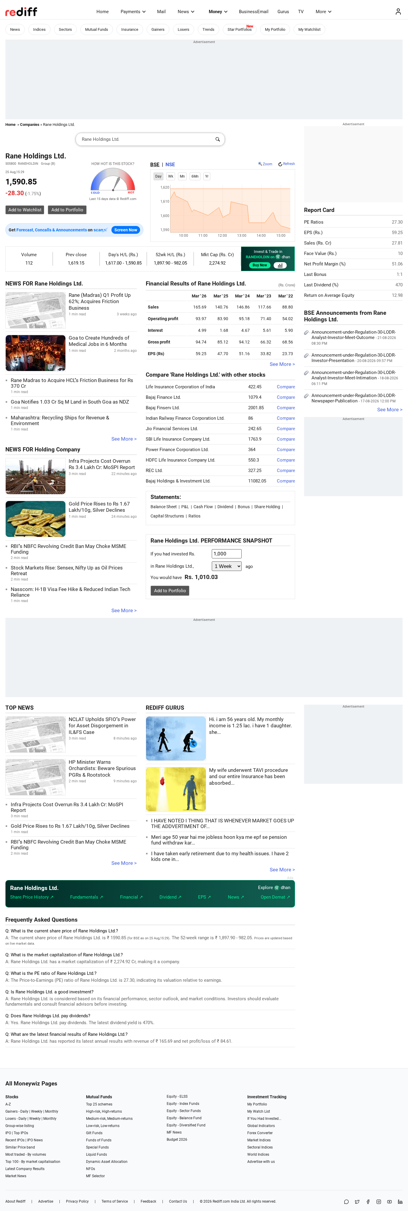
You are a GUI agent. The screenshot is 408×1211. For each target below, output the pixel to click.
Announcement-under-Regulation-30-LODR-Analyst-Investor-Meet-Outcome (354, 337)
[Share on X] (357, 1202)
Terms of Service (115, 1201)
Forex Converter (260, 1133)
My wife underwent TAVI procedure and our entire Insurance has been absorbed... (248, 776)
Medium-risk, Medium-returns (109, 1119)
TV (301, 11)
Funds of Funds (98, 1140)
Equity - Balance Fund (184, 1118)
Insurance (129, 29)
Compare (286, 387)
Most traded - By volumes (25, 1154)
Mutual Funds (96, 29)
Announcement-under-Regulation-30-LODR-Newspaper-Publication (354, 398)
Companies (29, 124)
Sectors (65, 29)
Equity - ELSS (177, 1096)
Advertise (45, 1201)
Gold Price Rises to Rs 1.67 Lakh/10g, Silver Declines (70, 826)
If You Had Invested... (264, 1119)
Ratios (194, 516)
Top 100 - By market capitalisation (32, 1162)
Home (102, 11)
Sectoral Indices (260, 1147)
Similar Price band (20, 1147)
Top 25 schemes (99, 1104)
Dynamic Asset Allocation (107, 1162)
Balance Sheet (164, 506)
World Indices (258, 1154)
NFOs (90, 1169)
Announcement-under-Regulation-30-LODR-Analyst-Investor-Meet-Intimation (355, 378)
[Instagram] (378, 1202)
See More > (124, 439)
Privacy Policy (77, 1201)
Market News (15, 1176)
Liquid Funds (96, 1154)
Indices (39, 29)
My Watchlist (309, 29)
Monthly (51, 1111)
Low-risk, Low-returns (102, 1126)
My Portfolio (275, 29)
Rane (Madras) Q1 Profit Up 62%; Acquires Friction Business (100, 301)
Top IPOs (21, 1133)
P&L (185, 506)
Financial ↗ (131, 897)
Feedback (148, 1201)
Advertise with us (261, 1162)
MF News (174, 1132)
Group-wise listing (19, 1126)
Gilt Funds (94, 1133)
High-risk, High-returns (104, 1111)
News (183, 11)
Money (215, 11)
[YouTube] (389, 1202)
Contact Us (178, 1201)
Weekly (36, 1111)
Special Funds (97, 1147)
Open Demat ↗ (275, 897)
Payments (130, 11)
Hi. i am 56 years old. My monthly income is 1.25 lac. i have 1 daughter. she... (250, 726)
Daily (24, 1111)
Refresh (289, 164)
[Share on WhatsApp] (346, 1202)
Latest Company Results (25, 1169)
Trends (208, 29)
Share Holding (267, 506)
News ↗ (236, 897)
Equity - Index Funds (183, 1104)
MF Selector (95, 1176)
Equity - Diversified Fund (186, 1125)
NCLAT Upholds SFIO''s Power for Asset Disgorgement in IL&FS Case (102, 726)
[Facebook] (368, 1202)
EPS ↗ (204, 897)
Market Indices (259, 1140)
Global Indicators (261, 1126)
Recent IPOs (14, 1140)
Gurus (283, 11)
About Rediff (15, 1201)
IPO (8, 1133)
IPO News (35, 1140)
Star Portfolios (240, 29)
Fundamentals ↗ (86, 897)
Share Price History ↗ (32, 897)
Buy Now (260, 265)
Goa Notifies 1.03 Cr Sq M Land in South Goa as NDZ (70, 402)
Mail (161, 11)
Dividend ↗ (170, 897)
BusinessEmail (254, 11)
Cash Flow (203, 506)
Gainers (158, 29)
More (321, 11)
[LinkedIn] (400, 1202)
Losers (183, 29)
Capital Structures (167, 516)
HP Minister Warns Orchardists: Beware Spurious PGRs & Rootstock (102, 768)
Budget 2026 (177, 1139)
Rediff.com (221, 1201)
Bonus (244, 506)
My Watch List (258, 1111)
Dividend (225, 506)
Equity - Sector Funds (184, 1111)
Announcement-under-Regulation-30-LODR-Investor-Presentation (354, 357)
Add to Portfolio (170, 590)
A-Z (8, 1104)
